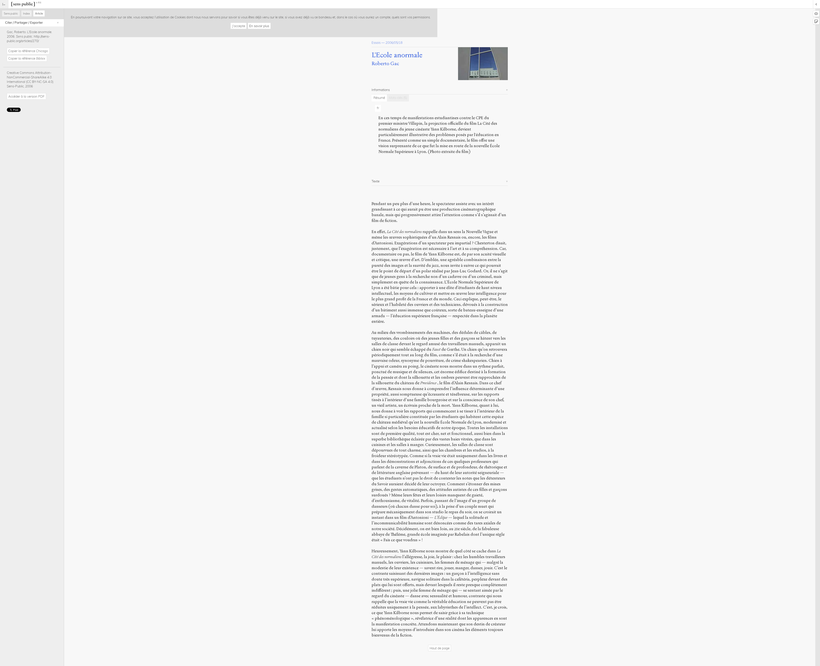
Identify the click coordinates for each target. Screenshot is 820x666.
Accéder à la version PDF (26, 96)
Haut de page (440, 648)
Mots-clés (398, 98)
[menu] (4, 4)
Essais (376, 43)
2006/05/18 (394, 43)
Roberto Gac (385, 63)
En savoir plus (259, 26)
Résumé (379, 98)
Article (39, 13)
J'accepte (238, 26)
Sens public (11, 13)
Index (26, 13)
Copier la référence (28, 51)
